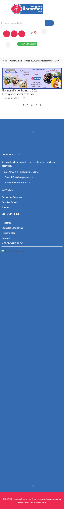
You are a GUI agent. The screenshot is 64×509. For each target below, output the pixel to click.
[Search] (49, 23)
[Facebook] (6, 33)
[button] (44, 31)
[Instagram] (14, 33)
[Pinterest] (32, 105)
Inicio (4, 61)
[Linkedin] (21, 33)
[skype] (40, 105)
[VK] (27, 105)
